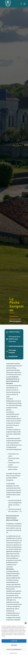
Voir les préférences (14, 649)
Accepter (14, 641)
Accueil (11, 316)
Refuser (14, 645)
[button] (25, 623)
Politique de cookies (13, 653)
